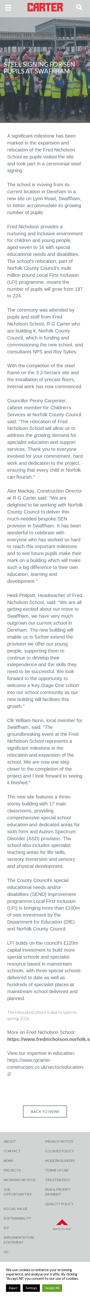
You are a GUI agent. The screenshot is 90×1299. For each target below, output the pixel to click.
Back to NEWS (45, 1111)
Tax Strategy (57, 1180)
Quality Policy (59, 1204)
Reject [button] (13, 1288)
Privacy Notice (59, 1141)
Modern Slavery (60, 1161)
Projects (12, 1170)
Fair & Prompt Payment (58, 1191)
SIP (6, 1228)
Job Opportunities (18, 1191)
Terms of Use (57, 1170)
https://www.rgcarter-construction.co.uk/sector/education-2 (45, 1067)
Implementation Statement (19, 1239)
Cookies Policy (59, 1151)
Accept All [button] (52, 1288)
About (10, 1141)
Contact (12, 1151)
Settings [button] (31, 1288)
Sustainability (17, 1218)
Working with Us (20, 1180)
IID (6, 1252)
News (8, 1161)
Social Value (15, 1209)
